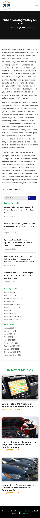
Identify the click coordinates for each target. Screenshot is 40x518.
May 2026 (8, 337)
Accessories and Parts (12, 304)
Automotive (30, 28)
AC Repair (8, 301)
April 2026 (8, 340)
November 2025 (10, 355)
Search (32, 198)
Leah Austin (11, 28)
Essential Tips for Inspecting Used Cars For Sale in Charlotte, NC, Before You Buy (18, 487)
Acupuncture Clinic (11, 319)
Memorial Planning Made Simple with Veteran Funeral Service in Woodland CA (19, 210)
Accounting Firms (11, 316)
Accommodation (11, 307)
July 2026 (7, 331)
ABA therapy (9, 295)
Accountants (9, 310)
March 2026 (8, 343)
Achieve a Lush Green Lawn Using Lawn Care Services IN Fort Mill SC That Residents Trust (19, 275)
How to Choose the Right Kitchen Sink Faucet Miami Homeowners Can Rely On (19, 226)
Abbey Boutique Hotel (12, 298)
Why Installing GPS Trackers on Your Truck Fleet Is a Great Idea (17, 405)
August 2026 (9, 328)
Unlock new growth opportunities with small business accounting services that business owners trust (19, 259)
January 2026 (9, 349)
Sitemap (24, 513)
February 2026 (9, 346)
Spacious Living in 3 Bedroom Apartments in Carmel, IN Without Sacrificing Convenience (18, 243)
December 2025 (10, 352)
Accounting (8, 313)
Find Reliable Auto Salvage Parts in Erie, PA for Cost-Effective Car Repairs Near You (19, 444)
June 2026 (8, 334)
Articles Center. (24, 511)
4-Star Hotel (9, 292)
